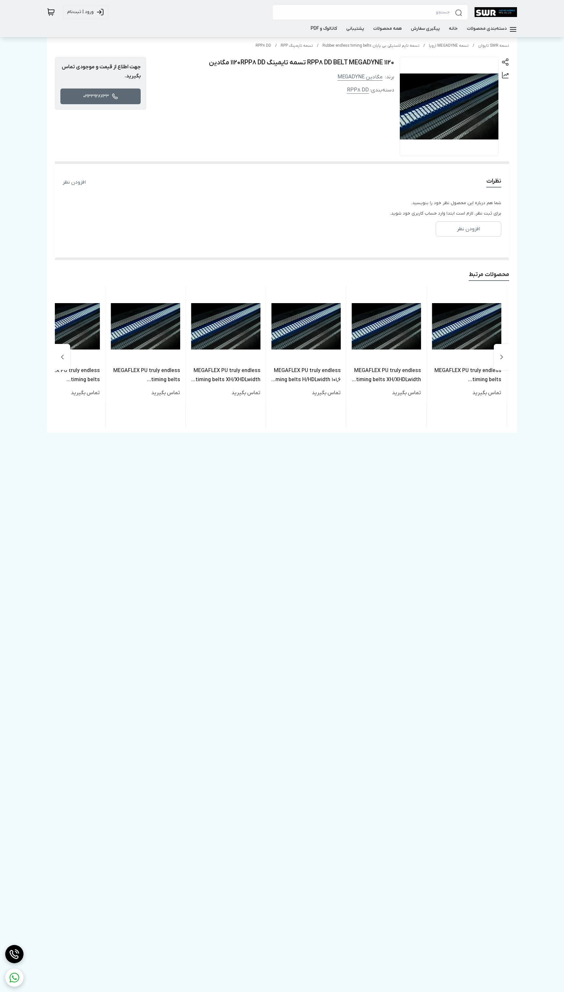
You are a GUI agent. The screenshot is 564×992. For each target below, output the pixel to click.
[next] (62, 357)
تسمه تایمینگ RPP (297, 45)
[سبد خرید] (51, 12)
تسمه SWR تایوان (493, 45)
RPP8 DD (263, 45)
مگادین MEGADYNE (360, 77)
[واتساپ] (14, 977)
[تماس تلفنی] (14, 954)
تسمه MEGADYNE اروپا (449, 45)
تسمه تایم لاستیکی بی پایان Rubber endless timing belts (370, 45)
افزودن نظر (74, 182)
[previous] (501, 357)
